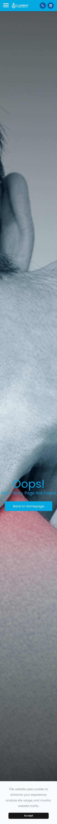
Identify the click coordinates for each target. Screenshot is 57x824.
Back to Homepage (28, 506)
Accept (28, 815)
